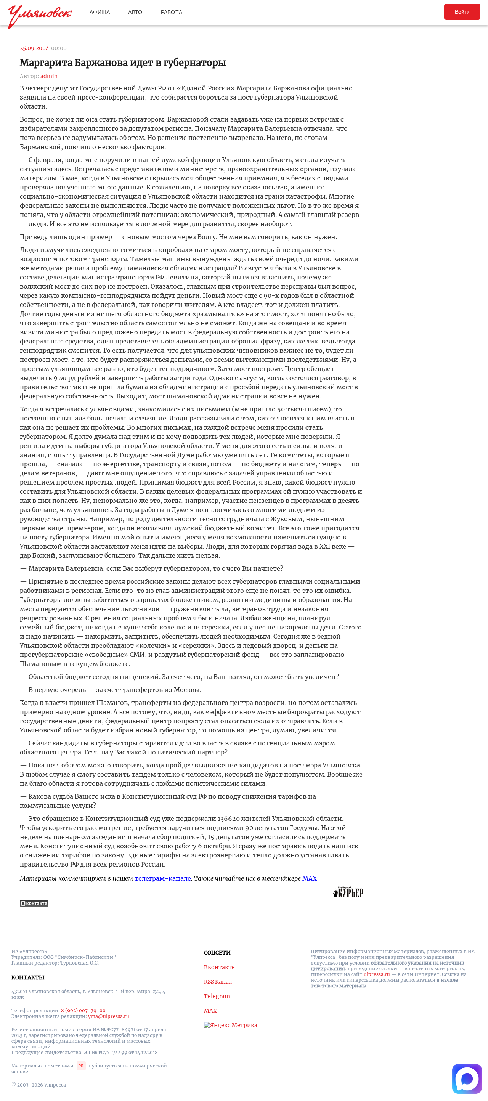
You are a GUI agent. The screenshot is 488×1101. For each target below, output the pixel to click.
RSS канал (218, 981)
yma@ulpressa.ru (108, 1016)
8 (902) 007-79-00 (83, 1010)
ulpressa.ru (377, 974)
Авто (135, 12)
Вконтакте (219, 967)
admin (49, 76)
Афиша (100, 12)
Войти (462, 12)
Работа (172, 12)
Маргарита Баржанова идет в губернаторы (123, 63)
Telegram (217, 996)
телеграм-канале (163, 878)
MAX (309, 878)
